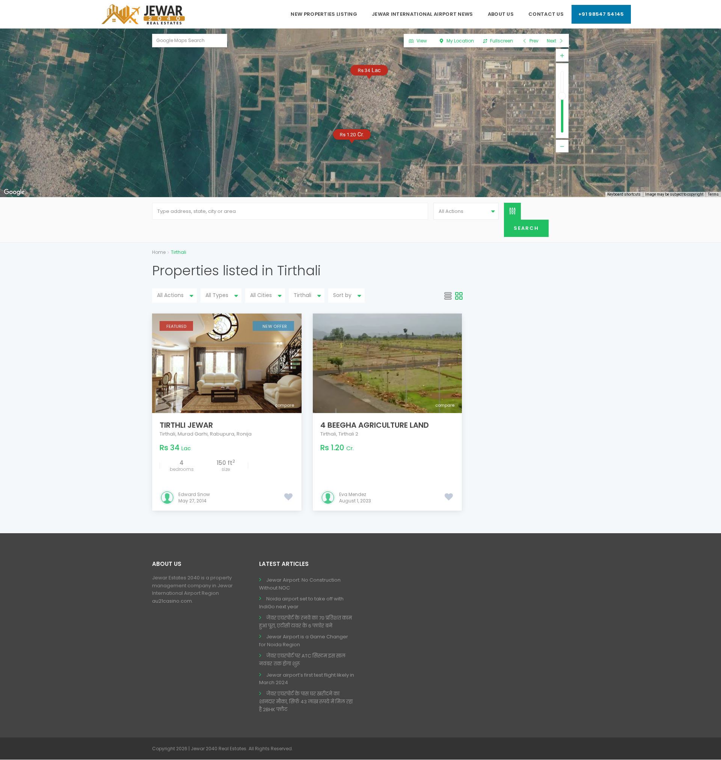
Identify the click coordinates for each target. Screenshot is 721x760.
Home (159, 252)
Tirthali (167, 433)
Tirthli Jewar (186, 425)
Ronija (244, 433)
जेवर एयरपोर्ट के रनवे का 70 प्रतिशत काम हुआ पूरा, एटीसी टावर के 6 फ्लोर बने (305, 621)
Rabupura (222, 433)
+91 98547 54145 (601, 14)
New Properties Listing (324, 14)
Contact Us (546, 14)
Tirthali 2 (348, 433)
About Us (501, 14)
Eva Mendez (352, 494)
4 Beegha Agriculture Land (374, 425)
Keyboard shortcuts (624, 194)
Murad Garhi (193, 433)
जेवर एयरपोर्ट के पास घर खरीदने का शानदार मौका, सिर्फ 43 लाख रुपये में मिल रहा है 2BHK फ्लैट (306, 701)
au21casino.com (172, 601)
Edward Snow (194, 494)
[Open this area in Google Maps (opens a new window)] (14, 192)
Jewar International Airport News (422, 14)
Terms (713, 194)
